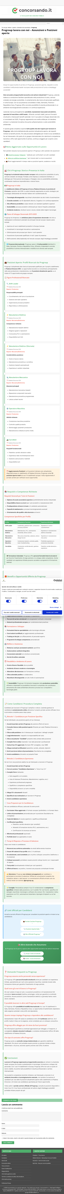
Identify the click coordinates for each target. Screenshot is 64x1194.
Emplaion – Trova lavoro (39, 1155)
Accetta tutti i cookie (52, 612)
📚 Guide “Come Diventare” (32, 958)
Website (4, 1133)
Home (9, 27)
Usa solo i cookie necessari (12, 612)
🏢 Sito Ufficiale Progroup (31, 934)
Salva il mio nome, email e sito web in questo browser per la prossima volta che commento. (28, 1138)
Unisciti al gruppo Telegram (16, 155)
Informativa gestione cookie (9, 1174)
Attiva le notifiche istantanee (17, 158)
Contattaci (4, 1158)
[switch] (24, 601)
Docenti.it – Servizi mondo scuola (41, 1160)
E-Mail (3, 1128)
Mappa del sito (5, 1171)
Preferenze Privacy (6, 1183)
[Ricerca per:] (54, 23)
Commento (5, 1111)
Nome (3, 1123)
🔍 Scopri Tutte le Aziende (32, 953)
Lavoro (14, 27)
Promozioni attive (6, 1163)
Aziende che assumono (23, 27)
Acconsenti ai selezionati (32, 612)
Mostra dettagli (54, 607)
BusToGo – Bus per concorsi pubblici (42, 1163)
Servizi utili (4, 1160)
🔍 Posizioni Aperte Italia (32, 929)
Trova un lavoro (6, 1166)
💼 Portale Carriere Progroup (32, 921)
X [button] (62, 1)
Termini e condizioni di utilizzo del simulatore (13, 1176)
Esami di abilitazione (7, 1168)
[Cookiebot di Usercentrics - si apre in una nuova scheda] (55, 580)
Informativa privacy (6, 1179)
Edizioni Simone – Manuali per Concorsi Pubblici (44, 1158)
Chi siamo (4, 1155)
